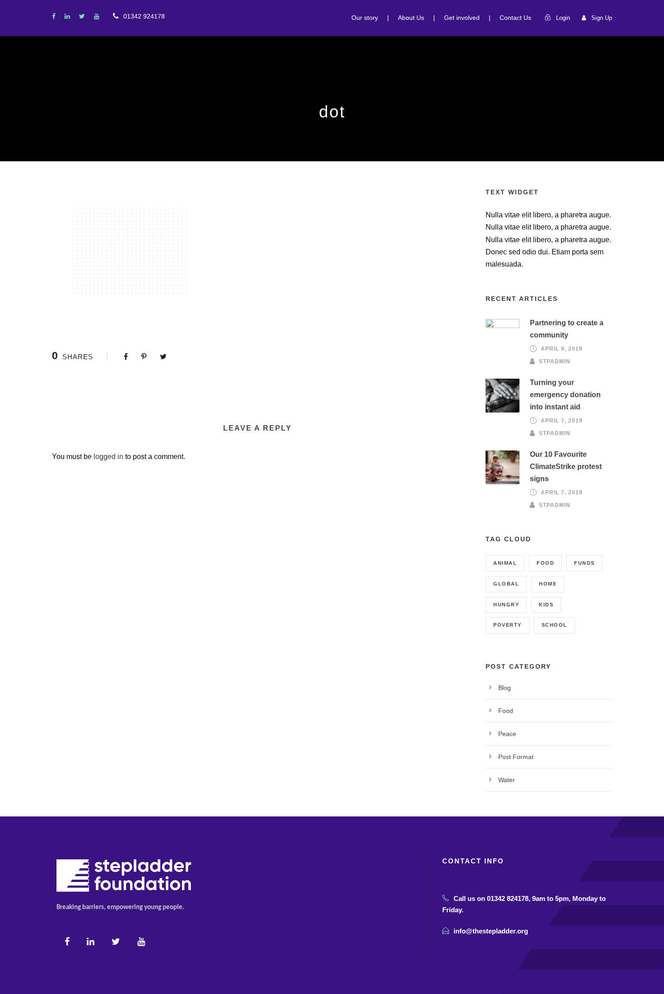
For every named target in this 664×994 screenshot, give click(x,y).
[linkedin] (67, 16)
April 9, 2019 (562, 349)
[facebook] (54, 16)
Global (506, 583)
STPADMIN (554, 361)
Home (547, 583)
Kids (546, 604)
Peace (507, 733)
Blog (504, 687)
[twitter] (82, 16)
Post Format (515, 756)
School (554, 625)
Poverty (507, 625)
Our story (364, 17)
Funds (584, 563)
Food (545, 563)
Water (506, 779)
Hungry (506, 604)
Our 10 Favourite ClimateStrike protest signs (566, 466)
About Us (411, 17)
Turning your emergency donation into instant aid (565, 395)
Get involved (462, 17)
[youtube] (96, 16)
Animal (505, 563)
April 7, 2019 (562, 420)
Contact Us (515, 17)
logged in (108, 456)
